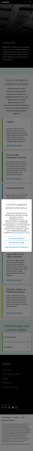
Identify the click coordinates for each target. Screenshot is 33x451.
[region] (16, 225)
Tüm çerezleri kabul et (16, 238)
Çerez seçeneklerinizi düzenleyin (17, 247)
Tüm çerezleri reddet (16, 242)
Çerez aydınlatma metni (21, 233)
